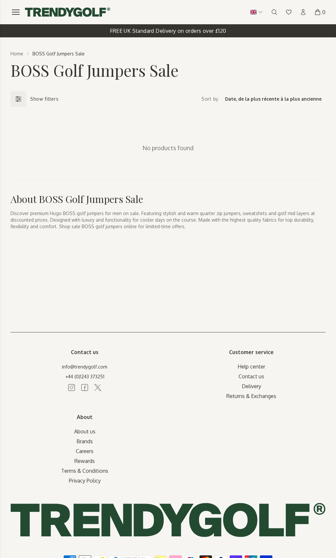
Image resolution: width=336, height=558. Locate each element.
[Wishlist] (288, 12)
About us (84, 431)
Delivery (251, 386)
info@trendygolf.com (84, 366)
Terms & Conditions (84, 471)
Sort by (210, 99)
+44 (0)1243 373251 (84, 376)
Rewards (84, 461)
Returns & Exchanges (251, 396)
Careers (85, 451)
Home (16, 53)
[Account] (303, 12)
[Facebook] (84, 387)
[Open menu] (15, 12)
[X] (98, 387)
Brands (84, 441)
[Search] (274, 12)
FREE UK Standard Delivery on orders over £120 (168, 31)
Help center (251, 366)
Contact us (251, 376)
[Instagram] (71, 387)
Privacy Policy (85, 480)
